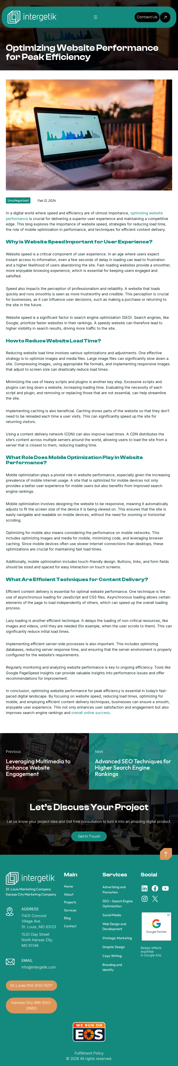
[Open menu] (95, 17)
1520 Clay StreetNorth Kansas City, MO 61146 (37, 940)
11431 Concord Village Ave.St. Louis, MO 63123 (38, 921)
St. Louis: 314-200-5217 (31, 985)
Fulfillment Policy (89, 1053)
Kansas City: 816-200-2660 (32, 1005)
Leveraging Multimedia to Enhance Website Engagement (38, 767)
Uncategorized (18, 200)
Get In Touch (89, 836)
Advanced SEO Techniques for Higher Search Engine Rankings (133, 767)
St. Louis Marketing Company (28, 889)
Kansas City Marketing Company (31, 894)
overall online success (90, 713)
